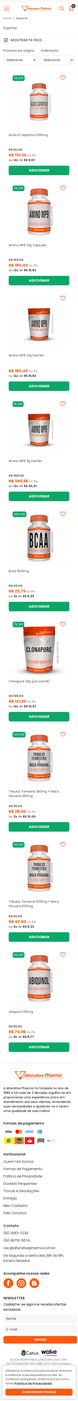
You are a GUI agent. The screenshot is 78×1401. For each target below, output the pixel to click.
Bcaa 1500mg (19, 571)
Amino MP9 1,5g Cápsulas (27, 245)
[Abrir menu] (7, 8)
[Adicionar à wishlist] (62, 77)
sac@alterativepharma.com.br (29, 1247)
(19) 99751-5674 (16, 1240)
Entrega (10, 1198)
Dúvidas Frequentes (20, 1183)
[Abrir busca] (62, 8)
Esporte (22, 18)
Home (7, 18)
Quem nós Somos (18, 1161)
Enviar (40, 1339)
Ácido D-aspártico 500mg (28, 135)
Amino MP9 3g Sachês (25, 461)
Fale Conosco (15, 1212)
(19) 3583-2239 (15, 1233)
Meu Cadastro (15, 1205)
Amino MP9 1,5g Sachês (26, 355)
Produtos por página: (19, 50)
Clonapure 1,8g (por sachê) (29, 681)
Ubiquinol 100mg (21, 1012)
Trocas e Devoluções (21, 1190)
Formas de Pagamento (22, 1168)
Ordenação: (50, 50)
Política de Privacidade (22, 1176)
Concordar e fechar (39, 1392)
